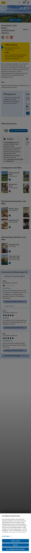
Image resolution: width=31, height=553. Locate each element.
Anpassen (15, 545)
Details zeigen (5, 536)
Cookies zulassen (15, 540)
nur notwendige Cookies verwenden (15, 549)
